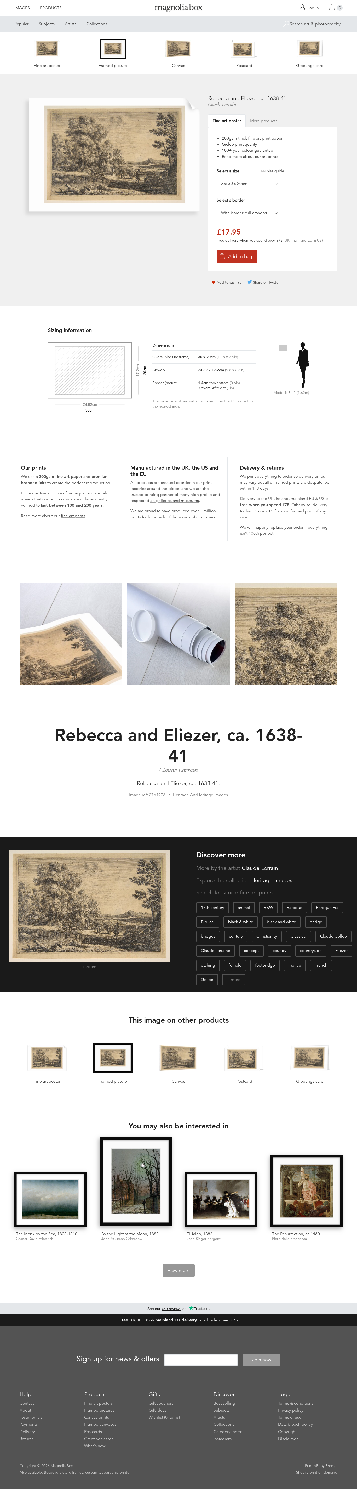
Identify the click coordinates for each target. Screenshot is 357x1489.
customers (205, 517)
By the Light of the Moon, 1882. (130, 1233)
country (279, 950)
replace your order (286, 527)
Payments (29, 1424)
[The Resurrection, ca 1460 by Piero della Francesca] (306, 1191)
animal (244, 907)
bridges (208, 936)
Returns (26, 1438)
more (235, 979)
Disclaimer (288, 1438)
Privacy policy (290, 1410)
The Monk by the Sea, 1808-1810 (46, 1233)
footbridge (265, 965)
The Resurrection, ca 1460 (296, 1233)
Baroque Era (327, 907)
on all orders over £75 (178, 1320)
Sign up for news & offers (118, 1358)
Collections (97, 23)
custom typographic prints (107, 1472)
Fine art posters (98, 1403)
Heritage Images (271, 880)
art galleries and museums (174, 500)
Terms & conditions (295, 1403)
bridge (316, 922)
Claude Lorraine (215, 950)
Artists (70, 23)
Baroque (294, 907)
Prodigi (331, 1465)
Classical (299, 936)
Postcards (93, 1431)
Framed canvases (100, 1424)
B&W (268, 907)
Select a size (250, 171)
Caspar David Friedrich (34, 1238)
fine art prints (73, 515)
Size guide (275, 171)
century (236, 936)
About (25, 1410)
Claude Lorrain (222, 104)
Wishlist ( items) (164, 1417)
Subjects (47, 23)
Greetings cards (98, 1438)
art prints (270, 156)
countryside (311, 950)
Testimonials (31, 1417)
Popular (21, 23)
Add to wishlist (229, 282)
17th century (212, 907)
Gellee (207, 979)
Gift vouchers (161, 1403)
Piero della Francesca (289, 1238)
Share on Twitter (266, 282)
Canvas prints (96, 1417)
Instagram (223, 1438)
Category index (228, 1431)
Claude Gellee (333, 936)
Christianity (266, 936)
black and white (281, 922)
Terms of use (289, 1417)
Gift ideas (157, 1410)
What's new (95, 1445)
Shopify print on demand (316, 1472)
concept (251, 950)
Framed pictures (99, 1410)
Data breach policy (295, 1424)
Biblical (208, 922)
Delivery (247, 498)
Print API (312, 1465)
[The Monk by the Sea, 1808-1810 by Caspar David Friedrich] (50, 1199)
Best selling (224, 1403)
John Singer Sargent (204, 1238)
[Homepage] (178, 9)
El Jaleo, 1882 (199, 1233)
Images (22, 7)
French (321, 965)
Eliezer (341, 950)
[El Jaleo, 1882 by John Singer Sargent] (221, 1199)
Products (51, 7)
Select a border (231, 200)
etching (208, 965)
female (235, 965)
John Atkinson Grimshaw (121, 1238)
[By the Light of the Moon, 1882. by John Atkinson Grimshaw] (136, 1182)
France (295, 965)
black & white (240, 922)
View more (179, 1270)
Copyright (287, 1431)
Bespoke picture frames (63, 1472)
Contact (27, 1403)
